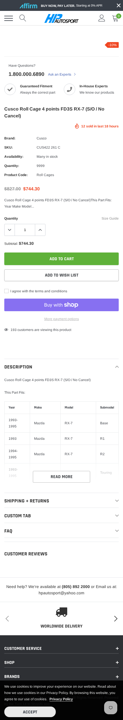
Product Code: (16, 175)
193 (14, 330)
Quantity (11, 218)
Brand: (9, 138)
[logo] (61, 18)
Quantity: (11, 166)
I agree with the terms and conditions (38, 291)
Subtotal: (11, 244)
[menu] (8, 18)
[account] (101, 18)
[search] (22, 18)
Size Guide (110, 218)
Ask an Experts (60, 74)
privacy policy (61, 699)
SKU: (8, 147)
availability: (13, 157)
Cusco (42, 138)
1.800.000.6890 (26, 74)
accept (30, 712)
